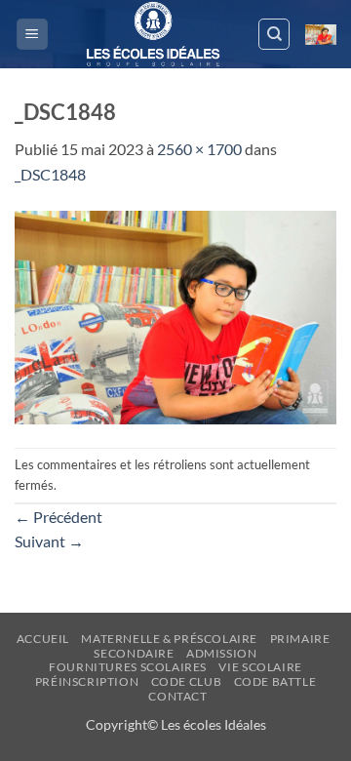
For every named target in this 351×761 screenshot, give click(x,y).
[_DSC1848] (175, 314)
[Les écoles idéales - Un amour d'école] (153, 34)
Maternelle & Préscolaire (169, 638)
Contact (177, 696)
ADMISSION (221, 653)
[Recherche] (274, 34)
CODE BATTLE (275, 681)
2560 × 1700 (199, 149)
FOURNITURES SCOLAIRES (128, 667)
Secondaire (134, 653)
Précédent (58, 516)
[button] (32, 35)
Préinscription (87, 681)
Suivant (49, 541)
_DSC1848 (50, 174)
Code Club (186, 681)
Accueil (43, 638)
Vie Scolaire (259, 667)
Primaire (300, 638)
